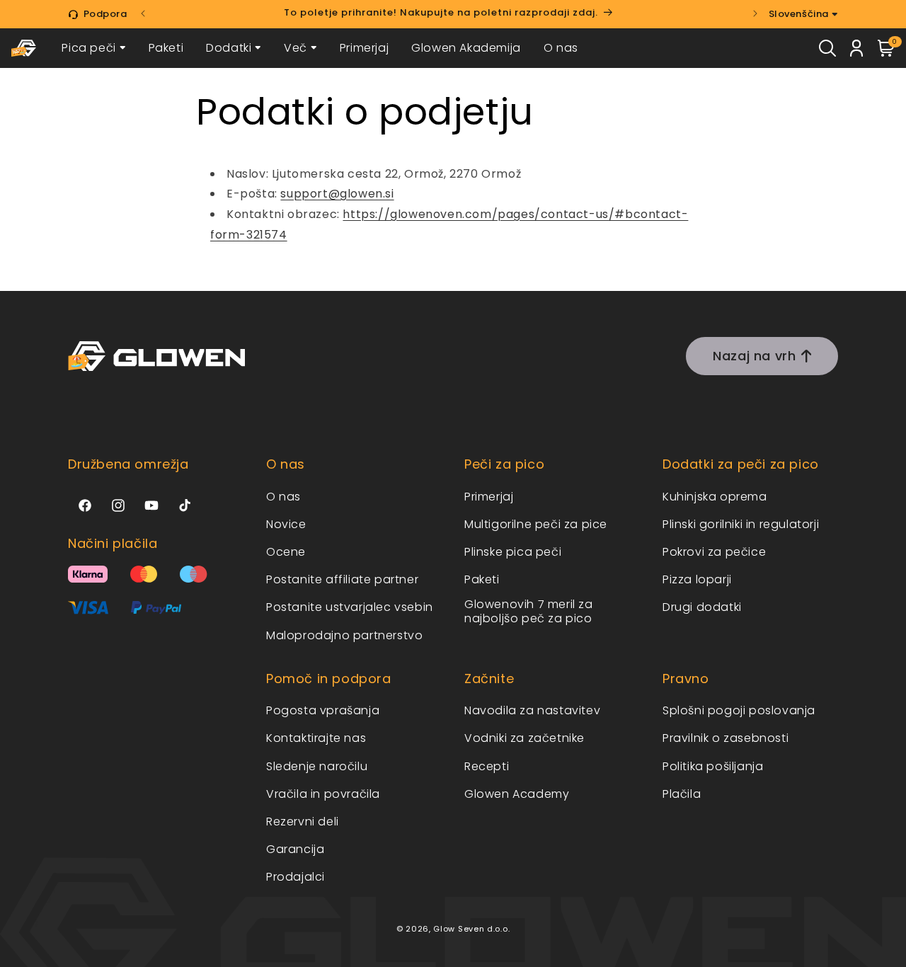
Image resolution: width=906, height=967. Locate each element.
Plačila (682, 794)
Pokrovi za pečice (714, 552)
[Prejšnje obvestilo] (143, 13)
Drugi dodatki (702, 607)
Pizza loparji (697, 579)
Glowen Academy (516, 794)
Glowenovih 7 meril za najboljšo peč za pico (528, 610)
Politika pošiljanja (713, 766)
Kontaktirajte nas (316, 738)
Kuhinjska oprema (715, 496)
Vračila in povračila (323, 794)
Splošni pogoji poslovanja (739, 710)
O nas (561, 48)
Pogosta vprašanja (322, 710)
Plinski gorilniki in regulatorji (741, 524)
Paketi (166, 48)
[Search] (827, 48)
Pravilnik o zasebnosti (726, 738)
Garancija (295, 849)
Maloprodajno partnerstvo (344, 635)
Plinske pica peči (512, 552)
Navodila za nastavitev (532, 710)
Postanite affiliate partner (342, 579)
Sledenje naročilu (316, 766)
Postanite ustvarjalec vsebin (349, 607)
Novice (286, 524)
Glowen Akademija (466, 48)
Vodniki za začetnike (524, 738)
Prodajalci (295, 876)
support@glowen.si (337, 193)
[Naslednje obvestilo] (755, 13)
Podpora (105, 14)
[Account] (857, 48)
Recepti (486, 766)
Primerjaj (364, 48)
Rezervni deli (302, 821)
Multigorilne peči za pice (535, 524)
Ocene (286, 552)
